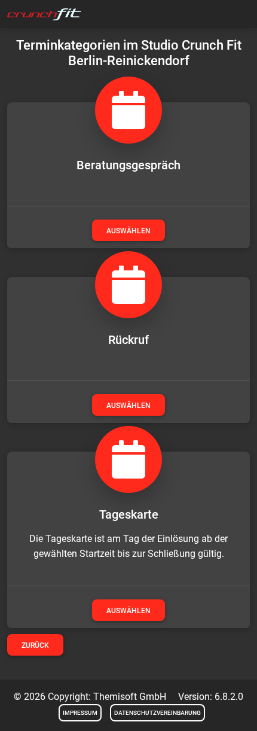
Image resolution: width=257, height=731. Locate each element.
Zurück (35, 645)
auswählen (128, 231)
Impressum (80, 712)
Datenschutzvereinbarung (157, 712)
